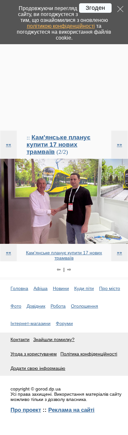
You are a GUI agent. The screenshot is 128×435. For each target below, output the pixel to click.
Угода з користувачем (34, 353)
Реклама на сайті (71, 410)
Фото (16, 306)
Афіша (40, 288)
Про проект (26, 410)
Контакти (20, 339)
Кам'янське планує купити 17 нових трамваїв (59, 144)
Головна (19, 288)
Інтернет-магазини (31, 323)
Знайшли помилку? (54, 339)
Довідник (36, 306)
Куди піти (84, 288)
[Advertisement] (64, 65)
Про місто (109, 288)
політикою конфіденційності (61, 26)
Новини (61, 288)
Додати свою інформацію (38, 368)
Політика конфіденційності (88, 353)
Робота (58, 306)
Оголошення (84, 306)
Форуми (64, 323)
